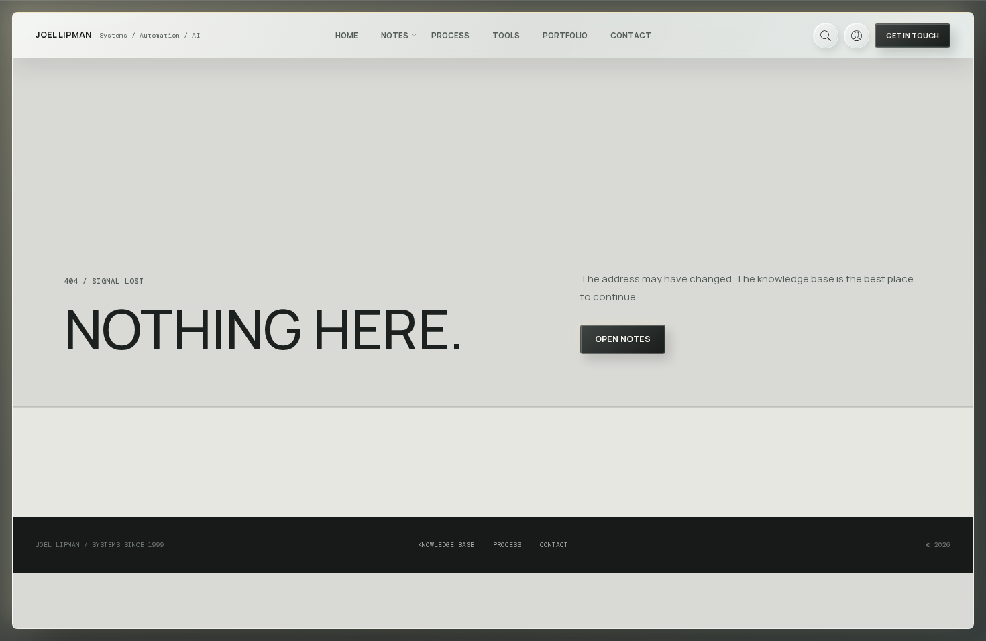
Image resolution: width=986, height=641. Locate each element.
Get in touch (912, 35)
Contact (630, 35)
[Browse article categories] (414, 35)
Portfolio (565, 35)
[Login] (856, 35)
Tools (506, 35)
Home (346, 35)
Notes (394, 35)
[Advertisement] (493, 462)
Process (450, 35)
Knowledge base (446, 544)
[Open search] (825, 35)
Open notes (623, 339)
